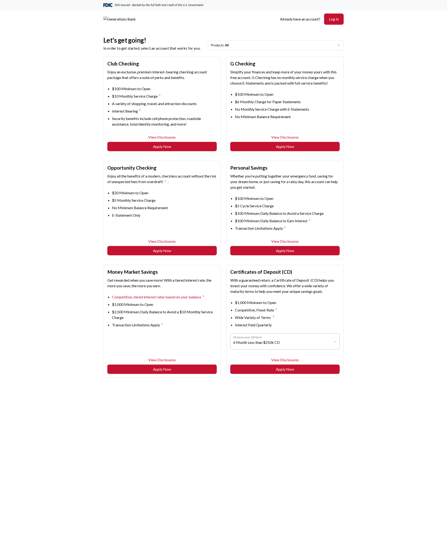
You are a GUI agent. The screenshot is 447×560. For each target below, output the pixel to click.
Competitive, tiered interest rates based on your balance (156, 297)
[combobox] (233, 342)
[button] (334, 19)
